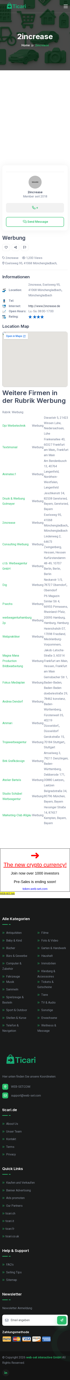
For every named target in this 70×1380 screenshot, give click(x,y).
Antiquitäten (13, 933)
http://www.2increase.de (44, 306)
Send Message (37, 221)
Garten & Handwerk (53, 948)
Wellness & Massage (46, 1028)
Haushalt (47, 956)
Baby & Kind (13, 940)
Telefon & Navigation (10, 1028)
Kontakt (10, 1139)
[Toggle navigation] (66, 6)
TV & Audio (48, 1002)
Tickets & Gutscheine (45, 984)
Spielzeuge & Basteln (13, 999)
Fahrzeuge (12, 976)
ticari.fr (9, 1229)
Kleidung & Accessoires (46, 973)
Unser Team (13, 1131)
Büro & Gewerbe (16, 956)
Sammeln (11, 989)
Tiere (44, 995)
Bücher (10, 948)
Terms (9, 1147)
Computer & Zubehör (11, 966)
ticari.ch (10, 1213)
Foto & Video (49, 940)
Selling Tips (13, 1272)
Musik (9, 982)
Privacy (10, 1154)
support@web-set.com (26, 1095)
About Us (11, 1124)
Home (25, 45)
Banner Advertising (18, 1190)
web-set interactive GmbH (43, 1357)
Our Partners (14, 1205)
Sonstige (47, 1010)
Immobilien (48, 963)
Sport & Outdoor (16, 1010)
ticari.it (9, 1221)
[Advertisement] (35, 106)
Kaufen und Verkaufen (20, 1182)
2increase (35, 192)
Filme (45, 933)
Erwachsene (49, 1018)
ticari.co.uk (12, 1236)
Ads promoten (15, 1198)
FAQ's (9, 1264)
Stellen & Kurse (15, 1018)
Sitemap (11, 1280)
